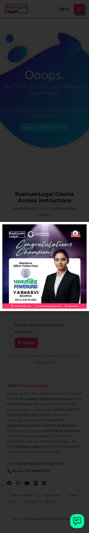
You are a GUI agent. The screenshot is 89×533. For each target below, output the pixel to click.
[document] (44, 266)
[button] (82, 228)
